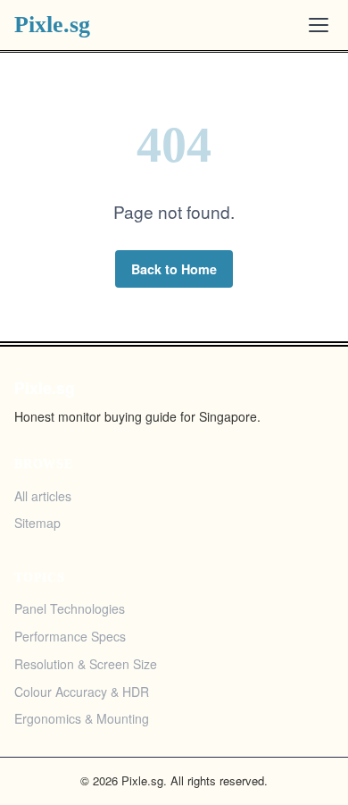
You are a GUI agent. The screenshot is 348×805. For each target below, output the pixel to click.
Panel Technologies (69, 608)
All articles (42, 496)
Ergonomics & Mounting (81, 718)
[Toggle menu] (318, 25)
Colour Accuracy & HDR (81, 691)
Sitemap (37, 523)
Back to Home (174, 269)
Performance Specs (70, 636)
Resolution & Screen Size (85, 664)
